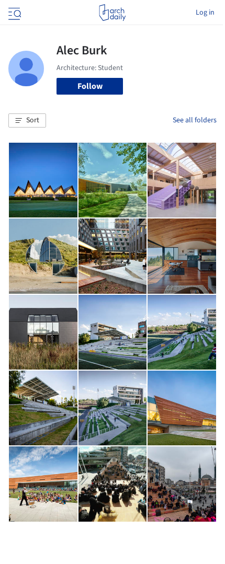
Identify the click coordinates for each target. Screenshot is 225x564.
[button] (27, 120)
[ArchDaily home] (112, 12)
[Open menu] (13, 12)
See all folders (195, 120)
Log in (205, 12)
